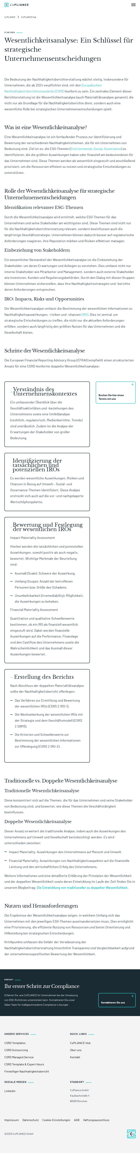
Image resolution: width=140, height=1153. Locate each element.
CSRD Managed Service (19, 1057)
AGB (76, 1120)
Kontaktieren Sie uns (113, 1002)
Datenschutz (30, 1120)
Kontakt (75, 1057)
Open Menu (133, 5)
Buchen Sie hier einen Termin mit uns (111, 397)
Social (98, 149)
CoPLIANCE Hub (80, 1043)
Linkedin (9, 1091)
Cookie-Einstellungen (56, 1120)
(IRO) (84, 314)
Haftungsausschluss (96, 1120)
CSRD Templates (15, 1043)
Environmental (81, 149)
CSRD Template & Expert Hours (24, 1064)
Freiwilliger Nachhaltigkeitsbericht (26, 1071)
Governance (112, 149)
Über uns (75, 1050)
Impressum (11, 1120)
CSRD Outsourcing (16, 1050)
